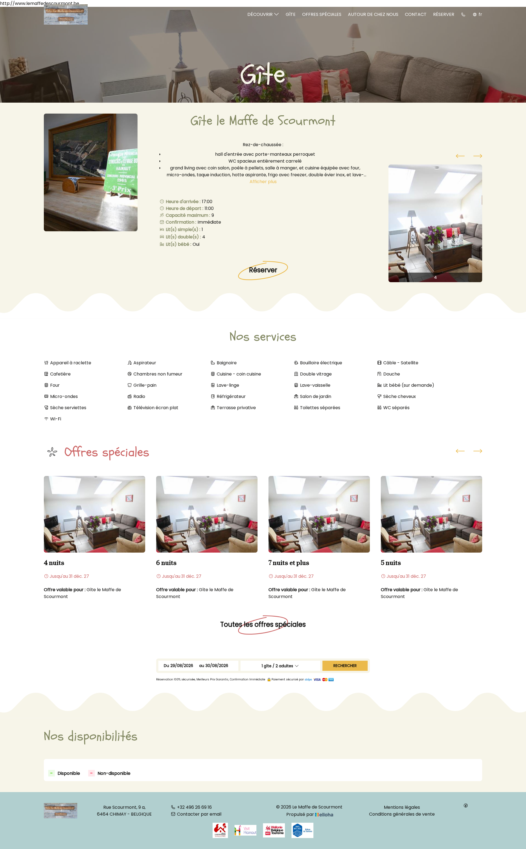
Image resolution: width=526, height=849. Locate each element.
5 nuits (391, 562)
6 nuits (166, 562)
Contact (416, 14)
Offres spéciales (321, 14)
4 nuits (54, 562)
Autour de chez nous (373, 14)
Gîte (291, 14)
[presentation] (460, 156)
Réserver (443, 14)
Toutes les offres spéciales (263, 624)
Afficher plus (263, 181)
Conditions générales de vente (402, 814)
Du (166, 665)
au (201, 665)
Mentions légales (402, 807)
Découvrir (260, 14)
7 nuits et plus (288, 562)
